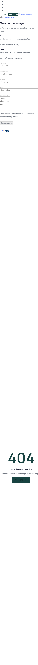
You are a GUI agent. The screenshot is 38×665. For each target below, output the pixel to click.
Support (3, 14)
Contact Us (13, 14)
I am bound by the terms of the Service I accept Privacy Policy (17, 115)
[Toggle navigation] (30, 131)
